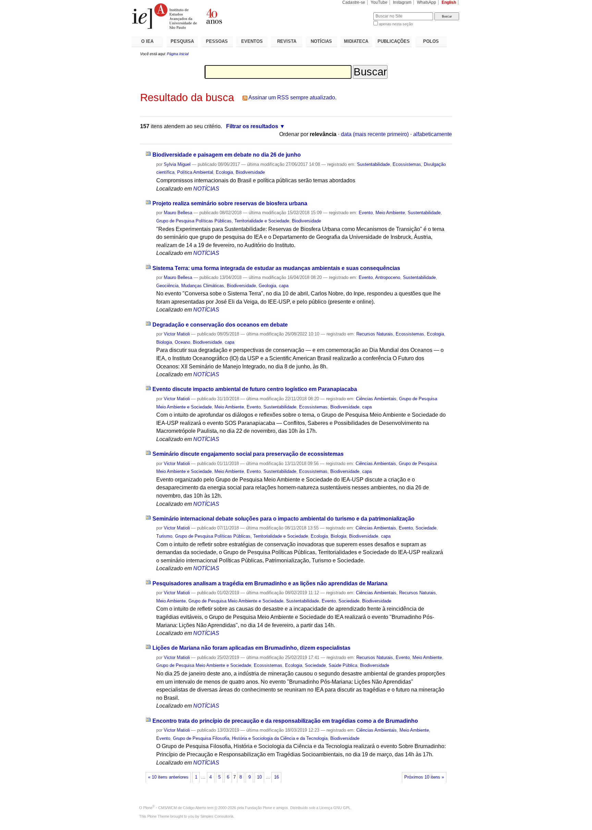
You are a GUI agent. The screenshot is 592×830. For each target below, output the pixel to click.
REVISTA (286, 41)
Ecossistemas (407, 164)
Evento (366, 212)
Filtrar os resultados (252, 126)
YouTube (379, 2)
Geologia (267, 285)
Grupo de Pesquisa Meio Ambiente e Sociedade (235, 600)
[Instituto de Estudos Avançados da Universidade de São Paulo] (214, 16)
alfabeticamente (432, 134)
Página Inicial (177, 54)
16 (276, 777)
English (449, 2)
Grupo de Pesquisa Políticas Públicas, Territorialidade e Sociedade (222, 220)
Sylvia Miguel (177, 164)
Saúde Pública (343, 665)
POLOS (431, 41)
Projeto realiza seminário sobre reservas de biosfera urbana (229, 203)
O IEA (147, 41)
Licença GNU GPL (334, 808)
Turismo (164, 536)
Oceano (182, 342)
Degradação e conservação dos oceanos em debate (220, 325)
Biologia (164, 342)
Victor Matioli (177, 334)
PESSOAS (217, 41)
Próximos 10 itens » (424, 777)
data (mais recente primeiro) (375, 134)
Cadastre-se (353, 2)
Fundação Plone (258, 808)
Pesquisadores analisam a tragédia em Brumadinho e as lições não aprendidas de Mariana (269, 583)
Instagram (402, 2)
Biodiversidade (250, 172)
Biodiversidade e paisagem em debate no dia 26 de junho (226, 155)
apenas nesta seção (396, 24)
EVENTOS (252, 41)
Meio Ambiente (390, 212)
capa (283, 285)
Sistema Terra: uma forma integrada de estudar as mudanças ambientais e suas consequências (276, 268)
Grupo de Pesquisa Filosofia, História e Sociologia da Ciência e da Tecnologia (250, 738)
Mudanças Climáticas (202, 285)
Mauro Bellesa (178, 212)
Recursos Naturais (374, 334)
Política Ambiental (195, 172)
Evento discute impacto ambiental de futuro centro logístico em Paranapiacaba (254, 389)
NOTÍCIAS (321, 41)
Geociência (167, 285)
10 (259, 777)
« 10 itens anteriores (168, 777)
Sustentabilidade (373, 164)
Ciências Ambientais (376, 398)
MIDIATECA (356, 41)
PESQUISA (182, 41)
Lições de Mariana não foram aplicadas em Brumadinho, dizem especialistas (251, 648)
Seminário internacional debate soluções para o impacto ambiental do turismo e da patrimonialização (283, 519)
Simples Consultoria (216, 816)
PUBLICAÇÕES (394, 41)
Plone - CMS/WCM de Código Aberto (174, 808)
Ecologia (224, 172)
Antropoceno (387, 277)
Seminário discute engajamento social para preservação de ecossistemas (248, 454)
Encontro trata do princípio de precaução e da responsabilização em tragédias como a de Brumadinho (285, 721)
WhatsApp (426, 2)
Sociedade (426, 527)
